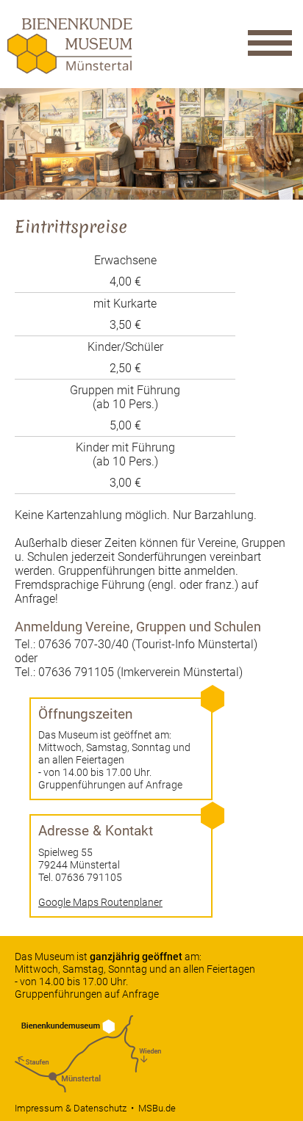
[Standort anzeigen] (88, 1089)
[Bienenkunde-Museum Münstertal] (69, 70)
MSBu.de (157, 1108)
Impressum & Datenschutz (70, 1108)
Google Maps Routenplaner (100, 902)
